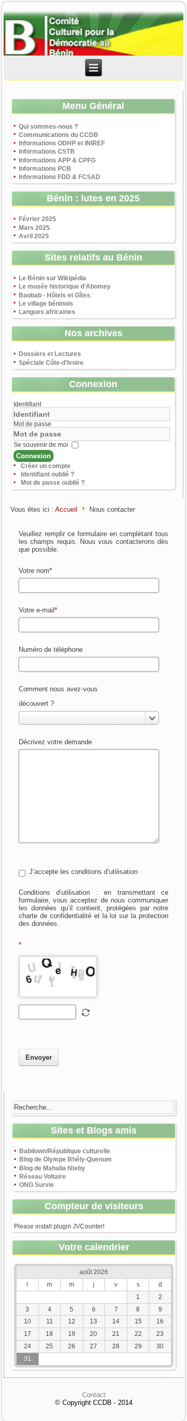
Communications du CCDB (58, 135)
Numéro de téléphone (51, 649)
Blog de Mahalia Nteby (52, 1168)
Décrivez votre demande (55, 742)
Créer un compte (46, 466)
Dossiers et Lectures (50, 354)
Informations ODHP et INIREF (62, 143)
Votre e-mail (37, 610)
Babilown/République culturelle (64, 1151)
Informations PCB (45, 168)
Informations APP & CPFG (57, 160)
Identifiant (27, 404)
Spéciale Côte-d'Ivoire (51, 362)
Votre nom (34, 571)
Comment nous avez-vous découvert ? (58, 696)
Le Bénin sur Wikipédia (52, 278)
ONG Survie (36, 1184)
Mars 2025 (34, 227)
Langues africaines (47, 312)
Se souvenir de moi (41, 444)
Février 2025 (37, 219)
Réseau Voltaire (42, 1176)
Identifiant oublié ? (47, 474)
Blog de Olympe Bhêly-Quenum (65, 1159)
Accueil (66, 509)
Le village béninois (46, 303)
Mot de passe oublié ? (53, 482)
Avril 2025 (34, 236)
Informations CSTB (47, 151)
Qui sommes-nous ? (48, 126)
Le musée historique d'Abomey (65, 286)
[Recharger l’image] (86, 1012)
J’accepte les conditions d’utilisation (83, 872)
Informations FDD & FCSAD (59, 177)
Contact (93, 1395)
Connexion (33, 456)
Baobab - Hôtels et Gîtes (54, 295)
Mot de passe (32, 424)
